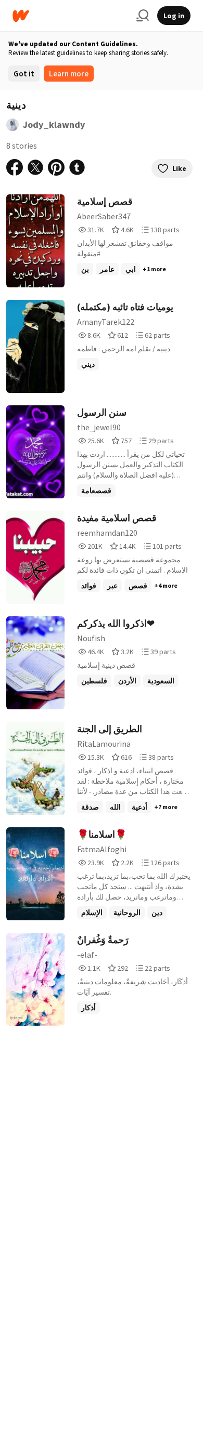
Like (179, 168)
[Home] (70, 15)
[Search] (142, 15)
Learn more (68, 73)
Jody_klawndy (54, 124)
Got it (24, 73)
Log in (173, 15)
